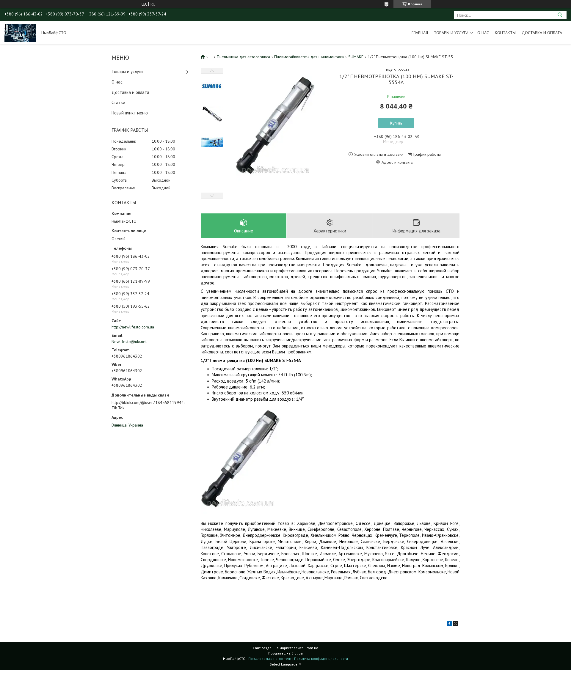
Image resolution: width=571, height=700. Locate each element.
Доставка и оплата (542, 32)
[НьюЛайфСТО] (20, 32)
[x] (455, 624)
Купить (396, 123)
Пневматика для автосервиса (243, 57)
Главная (420, 32)
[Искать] (560, 15)
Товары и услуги (451, 32)
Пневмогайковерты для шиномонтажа (309, 57)
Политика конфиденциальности (321, 658)
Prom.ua (311, 648)
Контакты (505, 32)
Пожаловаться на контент (269, 658)
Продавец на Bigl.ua (285, 653)
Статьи (118, 102)
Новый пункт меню (130, 113)
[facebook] (449, 624)
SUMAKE (355, 57)
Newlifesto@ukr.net (129, 341)
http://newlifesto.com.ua (133, 327)
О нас (483, 32)
